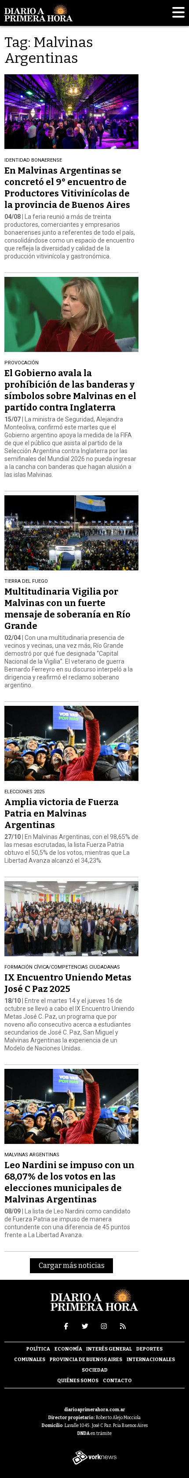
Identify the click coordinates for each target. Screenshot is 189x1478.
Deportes (149, 1349)
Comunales (29, 1359)
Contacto (117, 1381)
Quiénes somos (77, 1381)
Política (38, 1349)
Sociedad (95, 1370)
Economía (68, 1349)
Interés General (109, 1349)
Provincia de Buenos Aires (86, 1359)
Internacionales (151, 1359)
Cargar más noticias (72, 1265)
